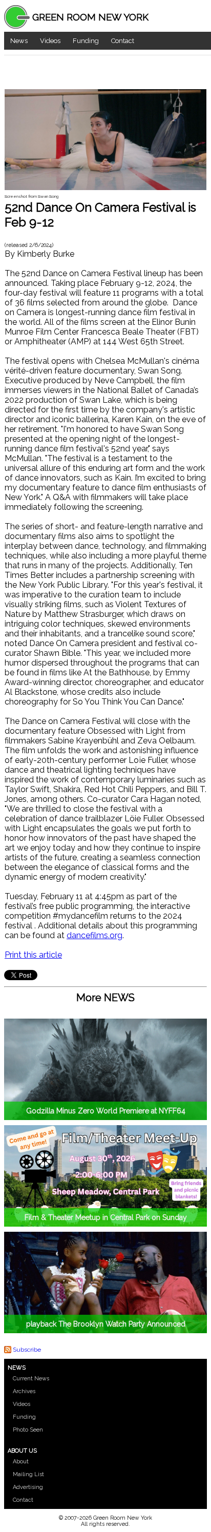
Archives (24, 1391)
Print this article (33, 955)
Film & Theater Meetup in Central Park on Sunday (106, 1217)
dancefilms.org (94, 935)
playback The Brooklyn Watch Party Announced (105, 1324)
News (19, 41)
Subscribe (27, 1349)
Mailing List (28, 1474)
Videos (50, 41)
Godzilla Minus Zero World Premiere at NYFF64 (105, 1111)
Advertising (28, 1487)
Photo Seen (28, 1429)
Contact (122, 41)
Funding (86, 41)
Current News (31, 1378)
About (21, 1461)
